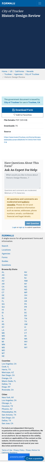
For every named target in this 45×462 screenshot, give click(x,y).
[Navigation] (40, 3)
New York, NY (8, 397)
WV (25, 341)
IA (3, 321)
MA (3, 339)
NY (25, 284)
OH (25, 295)
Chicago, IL (7, 403)
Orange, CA (7, 378)
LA (3, 330)
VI (25, 327)
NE (3, 356)
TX (25, 321)
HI (3, 310)
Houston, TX (7, 406)
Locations (6, 250)
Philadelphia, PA (9, 412)
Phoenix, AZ (7, 409)
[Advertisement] (22, 42)
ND (25, 289)
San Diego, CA (8, 375)
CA (3, 287)
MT (3, 353)
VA (25, 336)
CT (3, 292)
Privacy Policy (19, 450)
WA (25, 339)
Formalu (8, 3)
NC (25, 287)
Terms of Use (7, 450)
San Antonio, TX (9, 415)
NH (25, 275)
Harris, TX (6, 369)
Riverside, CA (8, 390)
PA (25, 304)
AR (3, 284)
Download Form (24, 110)
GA (3, 304)
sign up (22, 227)
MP (25, 292)
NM (25, 281)
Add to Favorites (24, 115)
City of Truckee (12, 11)
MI (3, 341)
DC (3, 298)
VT (25, 333)
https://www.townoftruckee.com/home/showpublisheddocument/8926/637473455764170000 (22, 139)
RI (25, 310)
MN (3, 344)
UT (25, 330)
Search (5, 246)
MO (3, 350)
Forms (4, 257)
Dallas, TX (6, 384)
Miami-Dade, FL (9, 381)
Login (14, 227)
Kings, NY (6, 387)
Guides (5, 261)
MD (3, 336)
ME (3, 333)
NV (25, 272)
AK (3, 275)
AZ (3, 281)
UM (25, 324)
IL (2, 315)
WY (25, 347)
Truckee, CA (34, 102)
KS (3, 324)
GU (3, 307)
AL (3, 272)
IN (3, 318)
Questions (6, 265)
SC (25, 312)
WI (25, 344)
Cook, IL (5, 366)
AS (3, 278)
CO (3, 289)
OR (25, 301)
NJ (25, 278)
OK (25, 298)
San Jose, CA (7, 423)
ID (3, 312)
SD (25, 315)
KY (3, 327)
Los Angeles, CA (9, 364)
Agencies (6, 253)
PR (25, 307)
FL (3, 301)
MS (3, 347)
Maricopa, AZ (8, 372)
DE (3, 295)
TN (25, 318)
